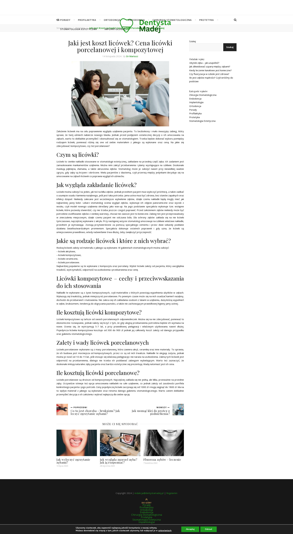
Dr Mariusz (132, 56)
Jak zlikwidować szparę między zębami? (209, 66)
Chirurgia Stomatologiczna (172, 19)
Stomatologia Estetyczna (78, 29)
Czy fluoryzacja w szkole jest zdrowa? (209, 73)
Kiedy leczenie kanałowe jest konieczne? (210, 70)
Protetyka (206, 19)
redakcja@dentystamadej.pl (149, 493)
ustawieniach (164, 530)
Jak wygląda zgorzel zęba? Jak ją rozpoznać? (118, 460)
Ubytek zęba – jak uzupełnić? (204, 62)
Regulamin (171, 493)
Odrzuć (208, 529)
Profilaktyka (87, 19)
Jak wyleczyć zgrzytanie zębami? (73, 460)
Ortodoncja (112, 19)
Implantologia (115, 29)
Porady (65, 19)
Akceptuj (190, 529)
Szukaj (192, 41)
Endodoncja (136, 19)
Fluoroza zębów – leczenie (162, 459)
